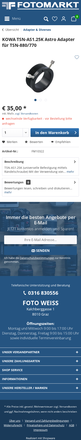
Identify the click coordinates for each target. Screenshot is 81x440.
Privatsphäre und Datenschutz (45, 425)
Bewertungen (13, 182)
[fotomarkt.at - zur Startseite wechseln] (40, 7)
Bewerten (36, 142)
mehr (70, 172)
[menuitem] (12, 19)
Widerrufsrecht (13, 425)
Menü (16, 18)
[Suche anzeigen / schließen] (46, 19)
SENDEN (42, 250)
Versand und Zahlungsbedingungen (47, 421)
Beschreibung (14, 162)
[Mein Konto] (64, 19)
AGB (71, 425)
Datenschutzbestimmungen (37, 258)
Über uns (14, 421)
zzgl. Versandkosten (26, 113)
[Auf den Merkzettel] (77, 57)
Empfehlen (63, 142)
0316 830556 (43, 292)
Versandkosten (68, 406)
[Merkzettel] (55, 19)
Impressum (40, 430)
